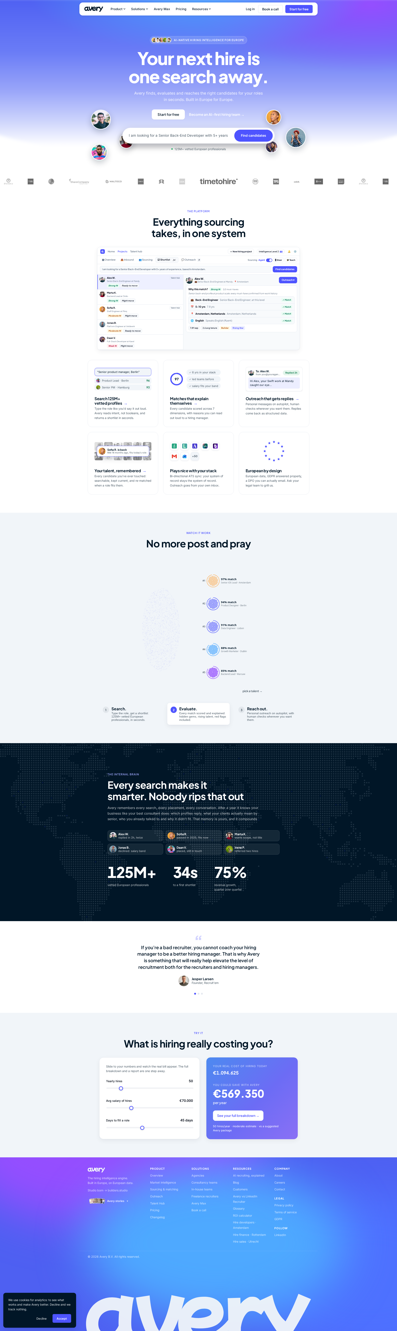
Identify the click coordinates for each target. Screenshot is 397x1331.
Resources (200, 9)
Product (116, 9)
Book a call (270, 9)
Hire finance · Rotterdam (249, 1234)
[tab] (195, 994)
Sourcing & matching (164, 1189)
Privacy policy (283, 1205)
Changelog (157, 1217)
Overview (156, 1175)
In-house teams (201, 1189)
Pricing (181, 9)
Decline (41, 1318)
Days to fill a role (117, 1120)
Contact (279, 1189)
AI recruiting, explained (248, 1175)
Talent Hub (157, 1203)
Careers (279, 1182)
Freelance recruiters (204, 1196)
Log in (250, 9)
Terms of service (285, 1212)
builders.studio (118, 1190)
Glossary (239, 1208)
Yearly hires (114, 1081)
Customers (240, 1189)
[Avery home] (93, 9)
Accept (62, 1318)
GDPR (278, 1219)
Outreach (156, 1196)
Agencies (197, 1175)
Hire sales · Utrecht (246, 1241)
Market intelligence (163, 1182)
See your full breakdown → (238, 1115)
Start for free (299, 9)
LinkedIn (280, 1235)
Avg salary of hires (119, 1100)
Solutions (138, 9)
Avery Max (162, 9)
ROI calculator (242, 1215)
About (278, 1175)
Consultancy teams (204, 1182)
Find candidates (253, 135)
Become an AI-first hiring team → (216, 114)
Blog (236, 1182)
